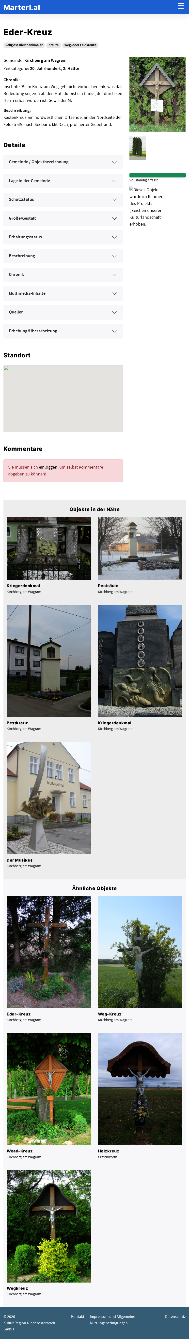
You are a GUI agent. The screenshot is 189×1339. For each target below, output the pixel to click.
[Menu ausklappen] (181, 7)
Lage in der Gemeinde (29, 181)
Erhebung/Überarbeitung (33, 331)
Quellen (16, 312)
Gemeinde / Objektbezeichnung (38, 162)
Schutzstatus (21, 200)
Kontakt (77, 1316)
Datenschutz (175, 1316)
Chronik (16, 275)
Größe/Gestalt (22, 218)
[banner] (22, 7)
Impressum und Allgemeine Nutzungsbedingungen (112, 1319)
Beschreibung (22, 256)
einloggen (48, 467)
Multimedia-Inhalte (27, 294)
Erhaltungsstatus (25, 237)
